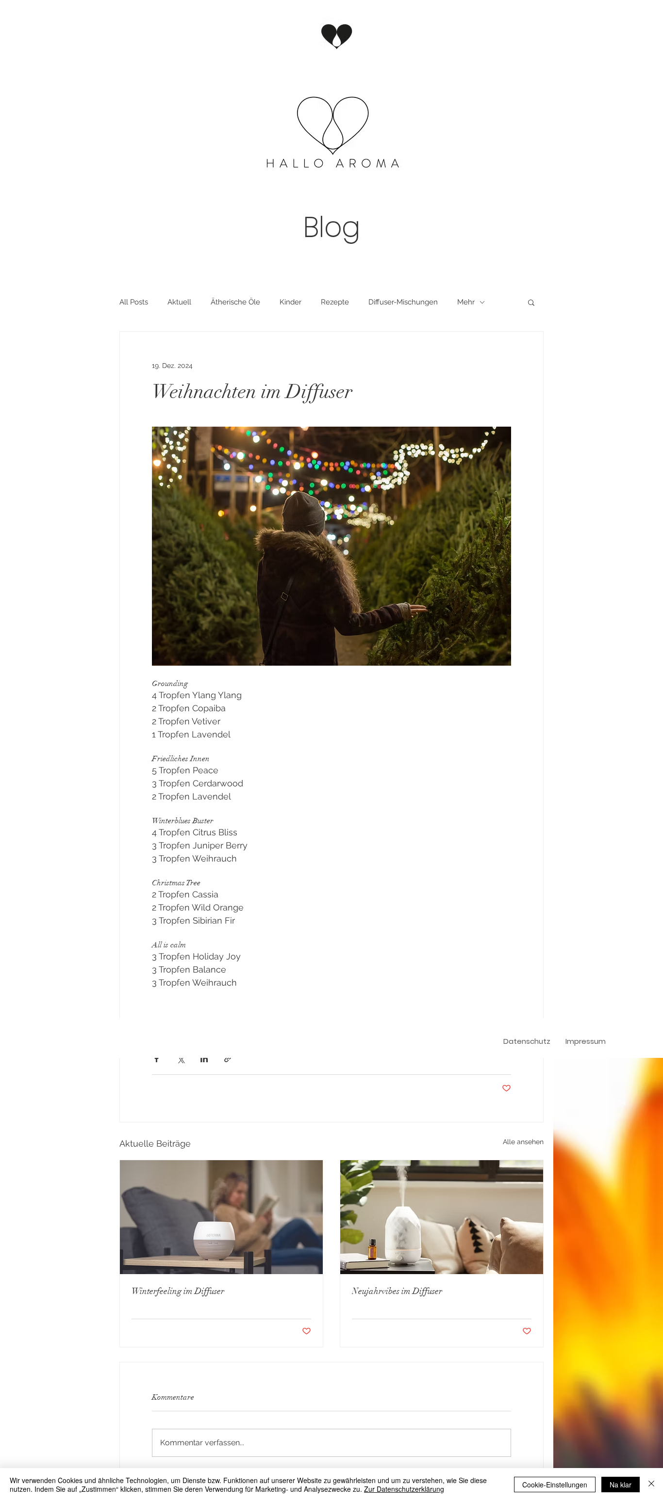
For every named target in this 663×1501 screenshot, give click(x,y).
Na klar (620, 1484)
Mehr (466, 302)
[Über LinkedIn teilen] (204, 1058)
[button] (531, 302)
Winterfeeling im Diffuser (178, 1291)
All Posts (133, 302)
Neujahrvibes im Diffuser (397, 1291)
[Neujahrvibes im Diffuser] (441, 1217)
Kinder (290, 302)
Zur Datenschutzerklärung (404, 1489)
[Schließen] (651, 1484)
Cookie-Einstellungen (554, 1484)
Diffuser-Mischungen (403, 302)
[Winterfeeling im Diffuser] (221, 1217)
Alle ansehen (523, 1142)
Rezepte (335, 302)
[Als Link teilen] (227, 1058)
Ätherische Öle (235, 302)
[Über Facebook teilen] (156, 1058)
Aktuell (179, 302)
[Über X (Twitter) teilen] (180, 1058)
